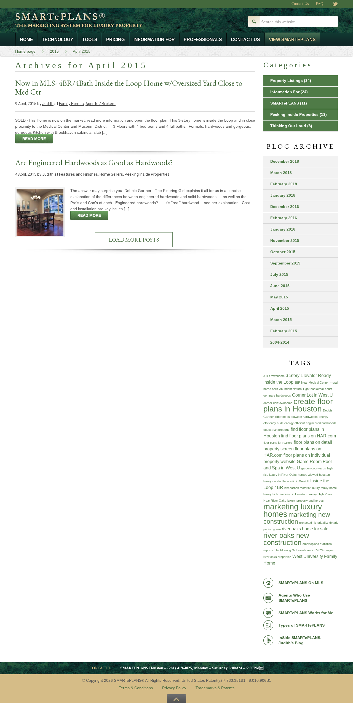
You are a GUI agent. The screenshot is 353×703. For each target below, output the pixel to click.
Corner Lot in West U (312, 394)
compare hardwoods (277, 395)
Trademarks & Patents (215, 688)
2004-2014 (279, 342)
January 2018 (282, 195)
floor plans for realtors (278, 442)
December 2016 (284, 206)
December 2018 (284, 161)
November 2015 (284, 240)
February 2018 (283, 184)
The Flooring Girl (285, 550)
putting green (272, 529)
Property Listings (286, 80)
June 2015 (280, 286)
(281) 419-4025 (179, 668)
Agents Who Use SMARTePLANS (294, 598)
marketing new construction (296, 518)
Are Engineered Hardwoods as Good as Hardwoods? (94, 162)
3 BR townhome (274, 376)
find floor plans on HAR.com (308, 435)
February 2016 (283, 218)
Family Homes (71, 103)
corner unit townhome (277, 403)
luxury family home (324, 488)
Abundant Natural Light (294, 389)
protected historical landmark (318, 522)
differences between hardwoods (296, 416)
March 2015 (281, 319)
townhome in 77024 (310, 550)
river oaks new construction (286, 538)
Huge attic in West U (295, 481)
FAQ (319, 4)
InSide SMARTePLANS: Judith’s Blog (300, 640)
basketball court (321, 389)
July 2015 (279, 274)
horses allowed (308, 474)
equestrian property (276, 429)
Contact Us (300, 4)
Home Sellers (111, 174)
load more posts (134, 239)
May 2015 (279, 297)
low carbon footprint (297, 488)
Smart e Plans (97, 24)
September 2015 (285, 263)
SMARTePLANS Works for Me (306, 613)
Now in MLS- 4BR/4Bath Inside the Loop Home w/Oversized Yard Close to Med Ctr (128, 87)
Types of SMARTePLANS (302, 625)
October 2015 (282, 252)
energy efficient (294, 423)
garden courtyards (313, 468)
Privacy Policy (174, 688)
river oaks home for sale (305, 528)
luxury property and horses (305, 500)
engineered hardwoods (321, 423)
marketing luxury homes (292, 510)
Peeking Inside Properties (147, 174)
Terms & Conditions (136, 688)
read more (34, 139)
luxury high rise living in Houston (284, 494)
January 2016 (282, 229)
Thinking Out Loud (288, 126)
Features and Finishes (78, 174)
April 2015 (279, 308)
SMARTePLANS (284, 103)
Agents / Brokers (100, 103)
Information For (284, 92)
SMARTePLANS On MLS (301, 583)
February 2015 (283, 331)
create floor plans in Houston (298, 405)
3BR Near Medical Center (312, 382)
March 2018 (281, 172)
